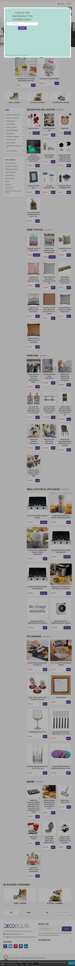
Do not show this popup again (18, 55)
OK (23, 28)
